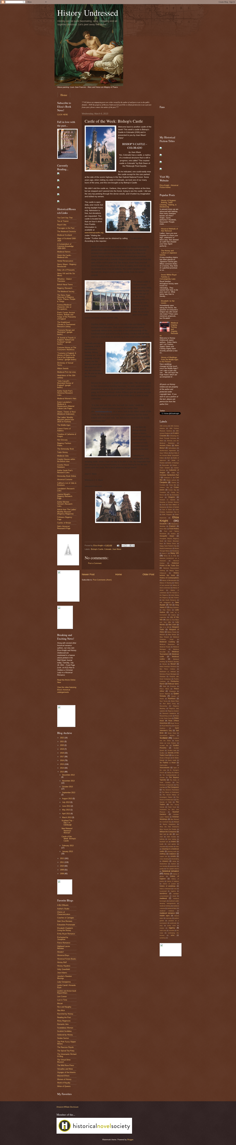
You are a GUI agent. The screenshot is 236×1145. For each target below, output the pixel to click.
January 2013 (67, 851)
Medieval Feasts (165, 647)
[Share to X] (128, 545)
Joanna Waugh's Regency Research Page (64, 496)
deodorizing (175, 859)
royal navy (163, 930)
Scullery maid (172, 750)
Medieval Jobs (63, 456)
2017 (62, 757)
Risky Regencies (64, 1021)
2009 (62, 870)
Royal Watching (167, 725)
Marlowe (162, 634)
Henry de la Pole (170, 556)
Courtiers (162, 485)
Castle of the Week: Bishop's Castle (69, 839)
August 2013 (67, 799)
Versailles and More (65, 1069)
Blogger (130, 1140)
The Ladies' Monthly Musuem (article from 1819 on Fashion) (65, 419)
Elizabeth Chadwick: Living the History (65, 929)
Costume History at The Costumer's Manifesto (66, 349)
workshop (163, 938)
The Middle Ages (63, 425)
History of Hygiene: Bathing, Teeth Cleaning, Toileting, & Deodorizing (168, 203)
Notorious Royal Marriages (168, 674)
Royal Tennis (175, 723)
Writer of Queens (64, 1086)
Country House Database (63, 466)
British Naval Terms (65, 285)
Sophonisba (163, 765)
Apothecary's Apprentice (168, 450)
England (172, 526)
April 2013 (66, 814)
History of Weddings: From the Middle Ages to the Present (169, 359)
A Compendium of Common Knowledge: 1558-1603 (65, 246)
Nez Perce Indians (167, 669)
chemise (170, 846)
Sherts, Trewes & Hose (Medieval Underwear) (66, 413)
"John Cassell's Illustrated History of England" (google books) (65, 384)
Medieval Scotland (64, 235)
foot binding (163, 866)
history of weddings (167, 886)
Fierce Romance (63, 943)
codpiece (172, 854)
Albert (161, 440)
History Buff (62, 962)
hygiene (173, 891)
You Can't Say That (65, 218)
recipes (162, 928)
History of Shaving (166, 583)
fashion (173, 863)
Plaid (164, 686)
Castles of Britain (64, 523)
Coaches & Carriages (65, 918)
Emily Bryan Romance (66, 934)
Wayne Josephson (169, 824)
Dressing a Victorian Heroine (169, 502)
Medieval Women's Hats (66, 399)
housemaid (163, 891)
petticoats (173, 923)
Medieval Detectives (167, 644)
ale (170, 834)
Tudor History (62, 452)
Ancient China (165, 445)
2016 (62, 760)
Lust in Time (62, 1000)
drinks (174, 861)
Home (64, 95)
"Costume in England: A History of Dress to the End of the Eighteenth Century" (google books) (66, 356)
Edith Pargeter (167, 514)
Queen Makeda (165, 693)
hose (175, 888)
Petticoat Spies (173, 684)
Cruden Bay (172, 490)
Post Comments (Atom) (102, 580)
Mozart (60, 1003)
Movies (164, 664)
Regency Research (64, 288)
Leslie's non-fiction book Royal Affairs (66, 992)
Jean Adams (62, 973)
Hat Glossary (62, 440)
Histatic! (60, 952)
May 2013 (66, 810)
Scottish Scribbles (64, 1031)
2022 (62, 738)
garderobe (173, 866)
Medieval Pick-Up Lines (66, 372)
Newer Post (88, 574)
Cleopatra (163, 482)
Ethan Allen (163, 528)
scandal (171, 930)
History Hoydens (63, 966)
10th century (164, 426)
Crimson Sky (164, 487)
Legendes (163, 617)
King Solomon (174, 607)
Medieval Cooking (167, 642)
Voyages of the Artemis (66, 1072)
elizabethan (163, 863)
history (166, 874)
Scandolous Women (167, 735)
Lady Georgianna (64, 982)
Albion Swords (63, 368)
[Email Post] (118, 545)
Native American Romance (168, 666)
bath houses (171, 836)
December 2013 (68, 775)
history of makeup (173, 881)
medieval (163, 898)
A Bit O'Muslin (62, 905)
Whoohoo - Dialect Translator (64, 280)
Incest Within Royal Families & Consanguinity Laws (168, 277)
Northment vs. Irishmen (168, 671)
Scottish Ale (164, 745)
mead (174, 896)
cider (177, 846)
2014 (62, 768)
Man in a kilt (164, 627)
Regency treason (173, 711)
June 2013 (66, 806)
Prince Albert (164, 689)
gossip (162, 868)
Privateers (172, 691)
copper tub (163, 856)
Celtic (173, 472)
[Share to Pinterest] (133, 545)
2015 (62, 764)
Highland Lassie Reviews (63, 947)
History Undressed (87, 12)
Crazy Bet (172, 485)
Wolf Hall (163, 834)
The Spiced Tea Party (65, 1051)
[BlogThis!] (125, 545)
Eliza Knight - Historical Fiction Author (169, 186)
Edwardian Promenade (66, 925)
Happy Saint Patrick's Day (168, 546)
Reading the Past (64, 1017)
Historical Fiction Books (66, 959)
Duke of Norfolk (174, 507)
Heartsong (175, 551)
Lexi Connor (62, 996)
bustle (161, 844)
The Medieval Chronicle (66, 231)
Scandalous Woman (65, 1028)
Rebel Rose (175, 701)
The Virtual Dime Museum (63, 1061)
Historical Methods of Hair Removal (169, 230)
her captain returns (173, 868)
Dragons (171, 497)
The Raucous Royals (65, 1047)
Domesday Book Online (66, 476)
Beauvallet (165, 465)
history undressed (165, 888)
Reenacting (163, 706)
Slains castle (172, 760)
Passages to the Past (65, 228)
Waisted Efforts (63, 1076)
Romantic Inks (63, 1024)
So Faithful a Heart (168, 762)
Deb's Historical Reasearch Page (63, 527)
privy (161, 925)
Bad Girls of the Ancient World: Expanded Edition (169, 455)
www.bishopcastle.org (94, 233)
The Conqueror (173, 787)
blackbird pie (164, 841)
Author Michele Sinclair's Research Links (64, 504)
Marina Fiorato (172, 632)
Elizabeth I (164, 524)
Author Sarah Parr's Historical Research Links (65, 393)
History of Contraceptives (169, 578)
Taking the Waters (173, 772)
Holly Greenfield (63, 969)
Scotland (163, 738)
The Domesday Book (65, 449)
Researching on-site (166, 716)
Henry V (164, 553)
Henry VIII (174, 553)
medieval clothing (165, 906)
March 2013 (67, 817)
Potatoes (173, 686)
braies (173, 841)
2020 (62, 745)
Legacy (173, 615)
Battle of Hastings (173, 463)
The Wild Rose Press (65, 1065)
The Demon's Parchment (171, 790)
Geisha (173, 533)
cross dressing (164, 859)
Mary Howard (164, 637)
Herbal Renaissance (65, 261)
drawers (165, 861)
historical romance (170, 871)
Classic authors (171, 480)
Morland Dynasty (173, 661)
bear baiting (172, 839)
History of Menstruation (169, 580)
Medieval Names (63, 252)
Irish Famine (175, 597)
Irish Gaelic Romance (169, 600)
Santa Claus (172, 733)
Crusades (163, 492)
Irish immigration (165, 602)
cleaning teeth (172, 851)
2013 (62, 772)
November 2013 (68, 781)
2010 (62, 866)
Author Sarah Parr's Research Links (65, 471)
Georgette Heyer (167, 536)
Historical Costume (64, 479)
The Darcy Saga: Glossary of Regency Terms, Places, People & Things (66, 298)
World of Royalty (63, 1083)
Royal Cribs (61, 225)
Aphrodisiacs (172, 448)
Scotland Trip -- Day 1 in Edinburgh (68, 823)
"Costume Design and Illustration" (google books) (65, 332)
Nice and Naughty (64, 1007)
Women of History (64, 1079)
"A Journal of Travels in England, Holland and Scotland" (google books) (66, 341)
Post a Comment (94, 563)
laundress (163, 893)
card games (172, 844)
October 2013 (67, 787)
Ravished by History (65, 1014)
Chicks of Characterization (63, 913)
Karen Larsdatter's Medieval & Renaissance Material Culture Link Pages (65, 405)
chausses (163, 846)
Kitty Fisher (167, 610)
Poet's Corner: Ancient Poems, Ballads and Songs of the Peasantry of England (66, 316)
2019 (62, 749)
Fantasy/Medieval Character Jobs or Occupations (64, 307)
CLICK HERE (62, 115)
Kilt (170, 605)
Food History (174, 528)
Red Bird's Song (169, 703)
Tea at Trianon (63, 221)
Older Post (148, 574)
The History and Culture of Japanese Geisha (168, 253)
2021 (62, 742)
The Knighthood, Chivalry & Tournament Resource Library (66, 324)
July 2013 (66, 802)
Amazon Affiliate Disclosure (67, 1107)
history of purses (169, 883)
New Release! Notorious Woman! (67, 830)
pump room (171, 925)
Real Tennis (164, 701)
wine (172, 935)
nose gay (169, 918)
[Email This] (123, 545)
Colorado (107, 549)
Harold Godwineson (166, 548)
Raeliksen (171, 698)
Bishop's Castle (97, 549)
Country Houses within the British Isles (66, 460)
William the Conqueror (168, 832)
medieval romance (167, 913)
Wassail (176, 822)
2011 (62, 862)
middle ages (165, 915)
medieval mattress (167, 911)
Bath (168, 458)
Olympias (162, 676)
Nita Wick (61, 1010)
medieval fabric (172, 908)
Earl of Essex (167, 509)
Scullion (162, 753)
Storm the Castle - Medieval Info (64, 256)
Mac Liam (172, 624)
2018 (62, 753)
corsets (173, 856)
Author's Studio (63, 909)
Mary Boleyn (172, 634)
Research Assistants (169, 713)
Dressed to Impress (167, 499)
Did (168, 495)
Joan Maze (116, 549)
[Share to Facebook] (130, 545)
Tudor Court (172, 807)
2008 (62, 874)
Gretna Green (171, 543)
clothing (163, 854)
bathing (162, 839)
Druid (163, 504)
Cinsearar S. (168, 477)
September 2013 (68, 792)
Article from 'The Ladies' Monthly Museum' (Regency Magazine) (66, 512)
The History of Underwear (170, 792)
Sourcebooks (164, 767)
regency (172, 928)
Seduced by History (65, 1035)
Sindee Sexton (63, 1038)
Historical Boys (63, 955)
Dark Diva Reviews (64, 921)
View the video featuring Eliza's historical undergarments (66, 689)
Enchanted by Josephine (62, 938)
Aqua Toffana (164, 453)
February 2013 (67, 846)
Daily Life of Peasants (66, 270)
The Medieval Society (65, 291)
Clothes (173, 482)
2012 (62, 858)
